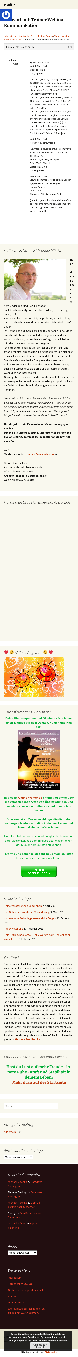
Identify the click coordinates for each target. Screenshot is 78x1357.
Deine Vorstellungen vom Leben (23, 906)
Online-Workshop (30, 797)
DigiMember (51, 1352)
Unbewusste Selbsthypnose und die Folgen (30, 918)
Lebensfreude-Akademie (16, 36)
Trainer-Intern (16, 1302)
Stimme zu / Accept (40, 1346)
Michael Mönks (16, 1223)
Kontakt (12, 1296)
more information (57, 1340)
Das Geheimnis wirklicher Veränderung (27, 912)
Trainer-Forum (45, 36)
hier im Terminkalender (40, 454)
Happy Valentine (13, 928)
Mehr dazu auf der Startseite (39, 1082)
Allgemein (10, 1132)
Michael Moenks (17, 1182)
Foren (33, 36)
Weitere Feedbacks (27, 1039)
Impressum (14, 1277)
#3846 (69, 46)
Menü (8, 4)
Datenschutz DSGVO (20, 1284)
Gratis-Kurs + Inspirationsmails (26, 1290)
